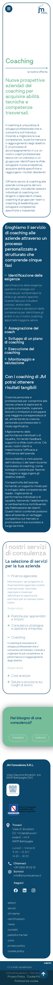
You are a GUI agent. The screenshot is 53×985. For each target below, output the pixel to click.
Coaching (18, 637)
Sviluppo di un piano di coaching (24, 340)
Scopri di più (15, 608)
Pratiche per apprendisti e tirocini (28, 618)
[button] (25, 277)
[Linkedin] (24, 890)
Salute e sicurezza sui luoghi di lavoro (26, 684)
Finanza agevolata (24, 576)
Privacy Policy (16, 976)
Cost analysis (20, 676)
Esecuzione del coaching (19, 351)
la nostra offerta (37, 72)
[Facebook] (16, 890)
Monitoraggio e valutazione (20, 361)
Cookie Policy (35, 976)
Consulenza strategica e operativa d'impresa (27, 627)
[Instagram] (33, 890)
